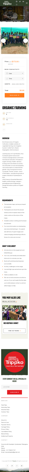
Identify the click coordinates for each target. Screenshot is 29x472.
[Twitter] (19, 1)
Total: (6, 90)
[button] (3, 40)
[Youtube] (23, 1)
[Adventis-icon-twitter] (12, 465)
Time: (10, 78)
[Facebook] (16, 1)
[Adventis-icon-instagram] (17, 465)
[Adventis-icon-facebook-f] (7, 465)
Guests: (7, 84)
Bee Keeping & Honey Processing (11, 324)
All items (13, 15)
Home (5, 15)
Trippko (14, 461)
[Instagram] (16, 4)
